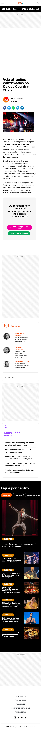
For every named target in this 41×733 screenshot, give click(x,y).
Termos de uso (20, 712)
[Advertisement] (20, 49)
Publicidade (20, 704)
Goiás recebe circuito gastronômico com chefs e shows (11, 634)
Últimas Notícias (9, 9)
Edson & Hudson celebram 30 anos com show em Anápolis (11, 560)
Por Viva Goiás (17, 99)
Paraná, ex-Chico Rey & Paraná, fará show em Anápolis (11, 575)
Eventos (8, 539)
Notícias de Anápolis (30, 9)
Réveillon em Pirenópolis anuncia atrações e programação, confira (11, 590)
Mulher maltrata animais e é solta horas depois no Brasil (22, 365)
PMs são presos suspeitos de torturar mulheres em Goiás (20, 471)
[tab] (6, 495)
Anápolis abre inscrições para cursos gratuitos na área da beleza (19, 444)
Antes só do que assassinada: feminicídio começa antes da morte (21, 354)
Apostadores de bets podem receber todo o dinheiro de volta (21, 339)
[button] (4, 108)
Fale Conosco (20, 700)
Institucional (20, 696)
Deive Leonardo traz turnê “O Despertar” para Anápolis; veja (10, 619)
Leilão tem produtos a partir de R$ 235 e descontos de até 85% (20, 464)
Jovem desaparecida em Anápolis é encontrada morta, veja (19, 451)
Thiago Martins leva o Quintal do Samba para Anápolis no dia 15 (11, 605)
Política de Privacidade (20, 708)
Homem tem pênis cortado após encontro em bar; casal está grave (18, 458)
